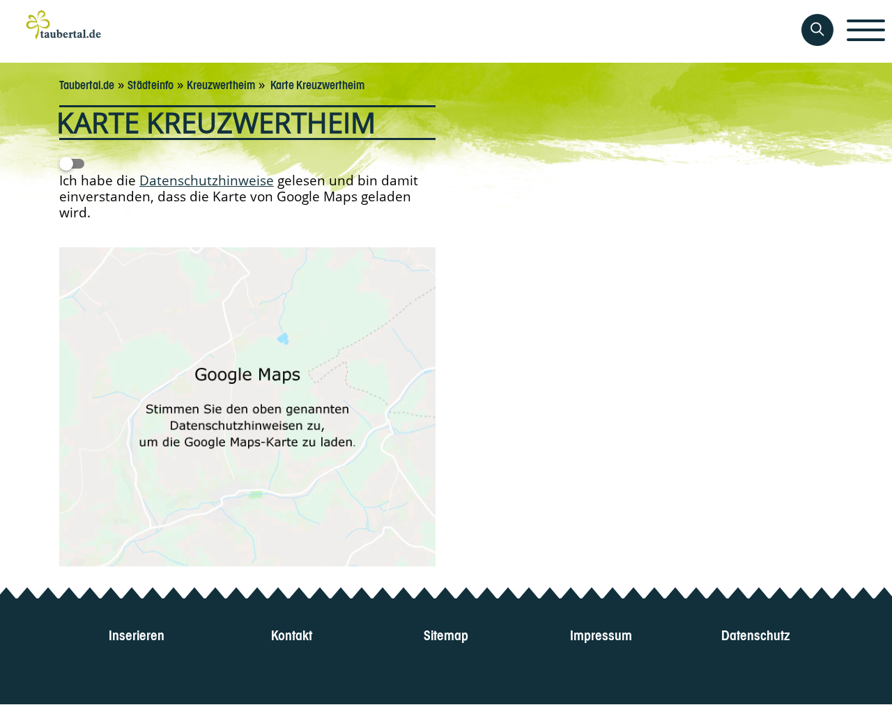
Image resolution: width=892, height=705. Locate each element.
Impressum (601, 633)
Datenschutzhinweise (206, 180)
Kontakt (291, 633)
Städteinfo (151, 83)
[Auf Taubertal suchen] (817, 30)
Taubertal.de (86, 83)
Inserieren (136, 633)
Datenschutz (755, 633)
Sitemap (446, 633)
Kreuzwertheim (221, 83)
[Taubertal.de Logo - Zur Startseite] (64, 31)
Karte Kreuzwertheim (316, 83)
